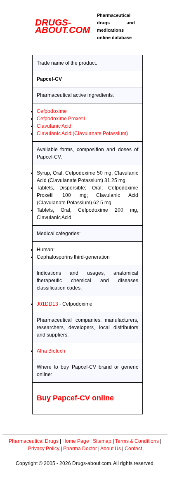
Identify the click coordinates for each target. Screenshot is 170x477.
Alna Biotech (51, 351)
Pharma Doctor (80, 448)
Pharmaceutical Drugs (34, 441)
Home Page (75, 441)
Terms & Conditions (137, 441)
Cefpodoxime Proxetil (61, 119)
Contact (133, 448)
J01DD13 (47, 304)
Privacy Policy (43, 448)
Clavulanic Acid (54, 126)
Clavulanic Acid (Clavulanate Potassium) (82, 133)
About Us (110, 448)
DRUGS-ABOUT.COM (62, 26)
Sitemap (102, 441)
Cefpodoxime (52, 111)
